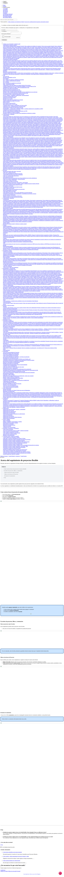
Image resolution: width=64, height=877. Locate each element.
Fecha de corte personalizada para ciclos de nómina (35, 205)
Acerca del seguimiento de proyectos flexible (12, 122)
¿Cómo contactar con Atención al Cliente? (16, 21)
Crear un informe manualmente (37, 317)
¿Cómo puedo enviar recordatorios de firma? (36, 259)
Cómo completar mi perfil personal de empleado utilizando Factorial (27, 60)
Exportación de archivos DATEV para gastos (24, 213)
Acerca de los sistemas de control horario (54, 121)
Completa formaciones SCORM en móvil (11, 379)
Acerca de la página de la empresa (55, 274)
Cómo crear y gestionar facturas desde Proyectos (12, 184)
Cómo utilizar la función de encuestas (10, 335)
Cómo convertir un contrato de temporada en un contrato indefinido (16, 289)
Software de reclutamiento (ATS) (9, 269)
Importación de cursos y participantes (10, 368)
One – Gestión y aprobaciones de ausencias (11, 80)
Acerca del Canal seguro (8, 332)
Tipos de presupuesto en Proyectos (10, 190)
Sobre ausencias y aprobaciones (25, 140)
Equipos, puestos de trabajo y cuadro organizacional (13, 292)
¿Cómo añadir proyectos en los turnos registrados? (13, 174)
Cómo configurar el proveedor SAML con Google (24, 47)
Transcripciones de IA (49, 344)
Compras (5, 238)
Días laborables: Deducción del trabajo (24, 167)
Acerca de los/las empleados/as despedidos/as (12, 286)
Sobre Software (6, 239)
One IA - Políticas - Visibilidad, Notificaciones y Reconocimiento (16, 95)
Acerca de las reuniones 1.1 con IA (10, 344)
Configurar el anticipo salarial (21, 223)
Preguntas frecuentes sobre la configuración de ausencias (51, 152)
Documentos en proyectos (8, 185)
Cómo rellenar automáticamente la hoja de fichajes (31, 122)
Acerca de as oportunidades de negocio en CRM (24, 243)
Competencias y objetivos (8, 327)
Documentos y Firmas (7, 250)
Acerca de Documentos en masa (20, 252)
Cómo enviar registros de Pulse (51, 347)
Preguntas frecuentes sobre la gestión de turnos (31, 162)
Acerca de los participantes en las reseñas (40, 322)
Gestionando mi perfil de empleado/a (10, 59)
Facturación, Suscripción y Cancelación (11, 428)
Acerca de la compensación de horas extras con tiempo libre (31, 131)
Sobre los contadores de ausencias (47, 141)
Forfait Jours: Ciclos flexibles (21, 155)
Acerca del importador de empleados (12, 58)
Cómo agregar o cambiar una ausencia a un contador (26, 144)
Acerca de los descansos (37, 118)
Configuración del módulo (27, 241)
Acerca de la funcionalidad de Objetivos (11, 328)
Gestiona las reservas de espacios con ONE (11, 89)
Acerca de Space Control (8, 303)
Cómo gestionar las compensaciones (18, 201)
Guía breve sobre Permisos (8, 307)
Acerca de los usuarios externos (20, 307)
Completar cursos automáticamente (10, 365)
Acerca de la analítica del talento (52, 323)
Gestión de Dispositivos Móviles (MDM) (28, 400)
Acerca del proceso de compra (12, 240)
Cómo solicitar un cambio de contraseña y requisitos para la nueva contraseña (18, 64)
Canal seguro (5, 331)
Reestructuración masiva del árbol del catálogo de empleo (40, 296)
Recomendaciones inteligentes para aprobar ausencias (36, 143)
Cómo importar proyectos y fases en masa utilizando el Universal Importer (17, 192)
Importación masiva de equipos (47, 295)
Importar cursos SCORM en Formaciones (11, 376)
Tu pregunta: (4, 31)
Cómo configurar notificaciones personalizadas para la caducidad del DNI (27, 314)
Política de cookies (4, 871)
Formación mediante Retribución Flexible (27, 218)
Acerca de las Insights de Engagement (49, 336)
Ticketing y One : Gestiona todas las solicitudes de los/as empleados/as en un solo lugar (20, 92)
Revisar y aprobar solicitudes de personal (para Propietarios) (19, 248)
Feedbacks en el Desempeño (54, 325)
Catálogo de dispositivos (44, 404)
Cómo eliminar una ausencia (54, 144)
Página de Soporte (4, 456)
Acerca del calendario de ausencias (32, 137)
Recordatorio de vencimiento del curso (10, 357)
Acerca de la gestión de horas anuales (36, 287)
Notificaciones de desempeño (9, 418)
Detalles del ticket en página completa (10, 422)
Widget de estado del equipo (29, 126)
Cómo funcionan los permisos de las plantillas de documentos (15, 262)
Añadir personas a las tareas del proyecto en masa (12, 197)
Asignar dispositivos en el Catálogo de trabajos (32, 403)
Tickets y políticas (6, 419)
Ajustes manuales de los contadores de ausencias (25, 154)
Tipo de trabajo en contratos (34, 290)
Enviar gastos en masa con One (9, 103)
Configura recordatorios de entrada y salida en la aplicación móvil (43, 127)
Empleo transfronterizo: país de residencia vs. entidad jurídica (36, 55)
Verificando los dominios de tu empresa (19, 57)
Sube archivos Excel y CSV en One (10, 104)
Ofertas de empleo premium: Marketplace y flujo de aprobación (27, 281)
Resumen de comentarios (9, 475)
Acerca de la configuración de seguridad (35, 51)
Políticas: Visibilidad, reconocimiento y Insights (12, 421)
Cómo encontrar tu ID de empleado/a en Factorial (52, 62)
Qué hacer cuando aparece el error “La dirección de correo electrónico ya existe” (19, 73)
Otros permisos (41, 309)
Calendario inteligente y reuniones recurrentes (41, 345)
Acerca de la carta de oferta (41, 273)
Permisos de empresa (33, 309)
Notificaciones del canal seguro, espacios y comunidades (14, 409)
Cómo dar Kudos (6, 350)
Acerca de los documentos (8, 252)
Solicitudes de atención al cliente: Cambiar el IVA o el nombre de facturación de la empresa (21, 445)
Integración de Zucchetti (30, 209)
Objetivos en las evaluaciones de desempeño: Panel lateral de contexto (35, 325)
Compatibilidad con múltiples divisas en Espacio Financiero (42, 227)
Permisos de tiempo (17, 309)
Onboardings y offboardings (48, 400)
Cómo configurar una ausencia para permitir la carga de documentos (40, 155)
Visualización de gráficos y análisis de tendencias (37, 228)
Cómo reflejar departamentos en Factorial (21, 296)
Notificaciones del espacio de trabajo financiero (12, 417)
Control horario (6, 115)
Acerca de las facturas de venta (9, 243)
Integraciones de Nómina (8, 208)
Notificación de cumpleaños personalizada (34, 313)
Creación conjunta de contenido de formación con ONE (14, 371)
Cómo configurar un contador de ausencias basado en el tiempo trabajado (17, 150)
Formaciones (5, 351)
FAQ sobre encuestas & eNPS (31, 337)
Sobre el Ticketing (6, 420)
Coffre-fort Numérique (7, 266)
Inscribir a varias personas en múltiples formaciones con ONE (15, 111)
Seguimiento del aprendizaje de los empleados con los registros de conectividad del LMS (20, 370)
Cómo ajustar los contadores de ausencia (11, 140)
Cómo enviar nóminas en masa (46, 254)
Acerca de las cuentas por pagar (25, 240)
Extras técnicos (11, 237)
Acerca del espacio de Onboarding (48, 275)
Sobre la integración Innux (8, 392)
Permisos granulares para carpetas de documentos (47, 307)
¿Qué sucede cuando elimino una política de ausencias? (32, 151)
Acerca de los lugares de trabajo (32, 50)
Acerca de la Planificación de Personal (10, 247)
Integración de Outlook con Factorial (13, 393)
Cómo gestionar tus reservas (41, 303)
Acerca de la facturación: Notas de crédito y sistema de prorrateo (15, 430)
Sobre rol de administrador (31, 307)
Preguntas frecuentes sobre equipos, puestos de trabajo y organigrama (41, 294)
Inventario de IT (6, 402)
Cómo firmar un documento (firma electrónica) (26, 258)
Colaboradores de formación (8, 381)
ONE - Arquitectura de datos (8, 84)
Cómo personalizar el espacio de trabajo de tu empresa (27, 49)
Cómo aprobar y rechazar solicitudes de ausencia (28, 138)
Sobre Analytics (27, 317)
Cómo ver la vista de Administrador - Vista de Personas (14, 179)
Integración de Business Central (13, 395)
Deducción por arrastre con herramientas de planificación (43, 167)
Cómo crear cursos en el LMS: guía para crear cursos (13, 366)
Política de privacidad (12, 871)
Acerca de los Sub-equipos (8, 298)
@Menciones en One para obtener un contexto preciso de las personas (17, 85)
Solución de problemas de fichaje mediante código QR (13, 133)
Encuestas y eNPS (6, 334)
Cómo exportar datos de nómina (23, 200)
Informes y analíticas (7, 315)
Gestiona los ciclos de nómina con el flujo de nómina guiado (31, 207)
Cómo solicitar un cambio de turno (31, 163)
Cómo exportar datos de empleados (10, 49)
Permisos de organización (8, 309)
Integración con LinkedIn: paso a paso (14, 397)
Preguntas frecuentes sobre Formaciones (11, 353)
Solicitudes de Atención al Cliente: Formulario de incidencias (15, 442)
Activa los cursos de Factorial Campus (10, 385)
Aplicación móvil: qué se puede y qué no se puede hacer (23, 56)
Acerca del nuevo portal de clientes (10, 433)
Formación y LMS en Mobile (9, 374)
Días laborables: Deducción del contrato (51, 166)
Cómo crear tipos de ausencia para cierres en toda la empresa (39, 142)
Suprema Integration (7, 389)
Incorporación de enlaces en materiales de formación (13, 361)
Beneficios (5, 214)
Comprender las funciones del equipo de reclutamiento (29, 295)
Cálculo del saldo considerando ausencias (20, 130)
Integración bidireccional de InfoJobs (46, 397)
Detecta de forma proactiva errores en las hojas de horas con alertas (30, 128)
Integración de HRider (39, 393)
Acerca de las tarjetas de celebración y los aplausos (24, 341)
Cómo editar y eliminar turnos (14, 161)
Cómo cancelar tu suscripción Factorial (10, 431)
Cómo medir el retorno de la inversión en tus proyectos (14, 189)
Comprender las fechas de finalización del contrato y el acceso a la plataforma (35, 288)
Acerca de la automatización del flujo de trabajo (12, 312)
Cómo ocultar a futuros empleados (20, 294)
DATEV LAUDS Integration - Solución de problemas (47, 212)
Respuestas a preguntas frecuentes (9, 71)
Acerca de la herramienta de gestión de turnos (46, 160)
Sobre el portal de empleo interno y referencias (36, 276)
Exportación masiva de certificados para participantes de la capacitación (17, 369)
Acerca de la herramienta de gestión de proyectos (12, 173)
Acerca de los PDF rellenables (35, 264)
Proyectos (5, 170)
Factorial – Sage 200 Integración (21, 210)
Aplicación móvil (6, 67)
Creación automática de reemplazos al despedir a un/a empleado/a (16, 290)
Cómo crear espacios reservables (29, 303)
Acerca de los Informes (15, 316)
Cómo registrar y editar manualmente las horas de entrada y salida (16, 856)
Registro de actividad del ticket (9, 425)
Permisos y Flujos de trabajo (8, 305)
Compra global (20, 401)
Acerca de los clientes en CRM (41, 243)
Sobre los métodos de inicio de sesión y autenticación (29, 48)
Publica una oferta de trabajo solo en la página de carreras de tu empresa (36, 284)
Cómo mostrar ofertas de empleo (14, 277)
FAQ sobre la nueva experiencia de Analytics (51, 316)
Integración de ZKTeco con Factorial (27, 395)
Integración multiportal (18, 280)
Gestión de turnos (6, 159)
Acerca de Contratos (25, 286)
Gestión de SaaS (39, 400)
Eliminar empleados (59, 289)
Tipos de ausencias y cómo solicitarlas (35, 145)
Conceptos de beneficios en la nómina (35, 217)
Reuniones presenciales (29, 344)
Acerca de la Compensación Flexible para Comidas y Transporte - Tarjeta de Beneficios (20, 216)
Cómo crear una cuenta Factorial (47, 46)
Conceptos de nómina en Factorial (9, 200)
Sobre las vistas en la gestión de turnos (29, 160)
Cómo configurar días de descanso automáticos (12, 160)
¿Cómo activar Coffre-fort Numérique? (10, 267)
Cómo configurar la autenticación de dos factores (24, 52)
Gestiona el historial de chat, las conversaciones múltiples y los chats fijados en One (19, 86)
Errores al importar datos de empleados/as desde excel (49, 50)
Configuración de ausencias (8, 147)
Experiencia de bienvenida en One (10, 96)
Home (4, 5)
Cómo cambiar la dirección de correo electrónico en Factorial (46, 64)
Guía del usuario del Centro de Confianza (11, 454)
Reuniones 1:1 (6, 343)
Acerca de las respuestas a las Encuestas (18, 336)
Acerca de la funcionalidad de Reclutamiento (28, 270)
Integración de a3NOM (20, 209)
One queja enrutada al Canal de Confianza (11, 112)
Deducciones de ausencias (8, 165)
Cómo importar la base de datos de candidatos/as (16, 276)
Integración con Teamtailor (12, 394)
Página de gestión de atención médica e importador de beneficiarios (20, 220)
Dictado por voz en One (7, 98)
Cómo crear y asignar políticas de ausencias (36, 148)
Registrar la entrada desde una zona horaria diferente (35, 133)
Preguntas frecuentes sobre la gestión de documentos (29, 254)
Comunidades (5, 340)
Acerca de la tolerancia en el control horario (27, 116)
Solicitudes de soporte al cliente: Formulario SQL (12, 444)
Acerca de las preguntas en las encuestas (34, 336)
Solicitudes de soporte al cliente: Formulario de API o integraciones (16, 441)
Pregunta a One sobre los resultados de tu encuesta (13, 99)
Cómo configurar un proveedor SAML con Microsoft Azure (46, 47)
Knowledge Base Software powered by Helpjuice (32, 874)
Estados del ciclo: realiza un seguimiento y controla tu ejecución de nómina (27, 202)
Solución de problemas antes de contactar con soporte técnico (15, 449)
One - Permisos (6, 81)
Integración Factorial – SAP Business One (30, 397)
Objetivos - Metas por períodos (20, 330)
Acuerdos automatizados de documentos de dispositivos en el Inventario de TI (23, 404)
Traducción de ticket (7, 426)
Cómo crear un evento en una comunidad (11, 342)
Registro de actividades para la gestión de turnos (52, 164)
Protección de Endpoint (12, 401)
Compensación (6, 199)
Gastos (4, 233)
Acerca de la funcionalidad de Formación (11, 352)
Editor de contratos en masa (55, 288)
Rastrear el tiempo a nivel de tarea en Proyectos (12, 195)
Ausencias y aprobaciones (8, 136)
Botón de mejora (6, 102)
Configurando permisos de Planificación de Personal (41, 248)
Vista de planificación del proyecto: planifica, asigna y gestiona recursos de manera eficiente (21, 183)
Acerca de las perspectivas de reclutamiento (11, 278)
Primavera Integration (10, 210)
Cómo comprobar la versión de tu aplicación (16, 69)
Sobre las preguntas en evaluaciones (56, 322)
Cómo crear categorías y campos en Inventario (15, 407)
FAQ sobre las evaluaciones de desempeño (37, 323)
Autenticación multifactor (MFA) (40, 52)
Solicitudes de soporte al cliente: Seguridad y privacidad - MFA (15, 446)
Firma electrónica (6, 257)
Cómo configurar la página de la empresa (47, 49)
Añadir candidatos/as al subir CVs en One (11, 100)
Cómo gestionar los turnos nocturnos (47, 162)
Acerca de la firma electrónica (9, 259)
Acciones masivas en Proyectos (9, 194)
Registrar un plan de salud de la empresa (11, 218)
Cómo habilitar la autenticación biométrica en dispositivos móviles (29, 62)
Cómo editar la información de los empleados (15, 55)
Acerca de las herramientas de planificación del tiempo (45, 161)
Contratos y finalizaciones (8, 285)
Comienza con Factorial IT (8, 400)
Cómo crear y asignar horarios (28, 121)
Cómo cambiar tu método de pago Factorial (11, 432)
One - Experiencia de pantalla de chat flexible (12, 83)
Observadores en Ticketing (8, 423)
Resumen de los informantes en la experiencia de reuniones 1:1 (19, 345)
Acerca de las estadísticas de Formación (11, 354)
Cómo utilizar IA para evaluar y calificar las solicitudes (31, 277)
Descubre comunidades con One (9, 77)
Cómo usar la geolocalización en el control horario (42, 117)
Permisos (5, 306)
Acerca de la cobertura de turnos (18, 163)
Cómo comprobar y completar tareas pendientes (12, 300)
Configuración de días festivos (43, 144)
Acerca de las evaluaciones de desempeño (11, 323)
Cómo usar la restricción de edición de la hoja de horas (16, 125)
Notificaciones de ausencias (8, 416)
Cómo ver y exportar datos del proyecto (11, 175)
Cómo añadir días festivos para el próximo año (17, 142)
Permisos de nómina (48, 309)
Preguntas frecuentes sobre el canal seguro (21, 332)
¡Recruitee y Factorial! (50, 394)
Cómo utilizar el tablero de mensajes (10, 273)
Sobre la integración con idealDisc (32, 392)
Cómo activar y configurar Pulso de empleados (12, 347)
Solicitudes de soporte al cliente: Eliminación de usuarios (14, 447)
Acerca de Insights (6, 316)
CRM (4, 242)
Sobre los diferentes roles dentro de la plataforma (52, 293)
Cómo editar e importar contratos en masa (20, 287)
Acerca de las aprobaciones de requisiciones (11, 275)
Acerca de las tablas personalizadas (19, 50)
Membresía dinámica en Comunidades (27, 342)
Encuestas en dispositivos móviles (44, 337)
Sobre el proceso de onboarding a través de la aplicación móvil (40, 68)
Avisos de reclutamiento (7, 414)
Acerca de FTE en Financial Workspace (45, 230)
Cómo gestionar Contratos (34, 286)
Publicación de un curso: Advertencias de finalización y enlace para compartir (18, 375)
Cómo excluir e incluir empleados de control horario (13, 119)
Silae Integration (38, 209)
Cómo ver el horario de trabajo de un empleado (27, 65)
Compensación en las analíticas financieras (19, 228)
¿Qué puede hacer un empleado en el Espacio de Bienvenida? (30, 54)
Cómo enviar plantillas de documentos (34, 262)
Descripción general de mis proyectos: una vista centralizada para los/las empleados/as (20, 178)
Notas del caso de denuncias (35, 332)
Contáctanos (2, 870)
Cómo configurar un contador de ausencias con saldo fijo (43, 150)
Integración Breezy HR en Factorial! (25, 394)
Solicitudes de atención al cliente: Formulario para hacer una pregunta (16, 439)
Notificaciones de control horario (9, 411)
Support (4, 6)
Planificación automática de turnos (20, 164)
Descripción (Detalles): (6, 33)
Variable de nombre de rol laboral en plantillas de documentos (20, 265)
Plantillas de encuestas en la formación (10, 363)
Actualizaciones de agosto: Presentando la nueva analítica (31, 316)
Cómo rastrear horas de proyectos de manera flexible (15, 468)
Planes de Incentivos (15, 207)
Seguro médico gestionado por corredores (24, 221)
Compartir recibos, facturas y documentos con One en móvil (15, 105)
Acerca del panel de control (8, 60)
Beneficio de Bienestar (57, 217)
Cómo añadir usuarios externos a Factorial (36, 271)
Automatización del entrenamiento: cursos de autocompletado (15, 364)
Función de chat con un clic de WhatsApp (40, 274)
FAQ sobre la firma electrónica (21, 259)
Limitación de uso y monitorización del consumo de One (14, 106)
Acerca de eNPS (6, 336)
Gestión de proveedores (17, 241)
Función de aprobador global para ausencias (17, 143)
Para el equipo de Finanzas (38, 236)
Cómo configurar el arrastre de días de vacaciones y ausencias (15, 153)
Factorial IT (5, 399)
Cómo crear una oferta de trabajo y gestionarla (52, 277)
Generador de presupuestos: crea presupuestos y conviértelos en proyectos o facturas (19, 193)
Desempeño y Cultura (7, 319)
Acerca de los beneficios (48, 217)
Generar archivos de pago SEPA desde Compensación (20, 204)
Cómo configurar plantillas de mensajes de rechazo (46, 279)
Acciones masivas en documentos (21, 255)
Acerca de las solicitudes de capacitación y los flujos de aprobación (16, 356)
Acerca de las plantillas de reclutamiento (45, 270)
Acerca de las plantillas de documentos (21, 264)
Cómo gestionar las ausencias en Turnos (46, 163)
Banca (11, 241)
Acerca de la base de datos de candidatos (11, 270)
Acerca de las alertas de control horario (25, 123)
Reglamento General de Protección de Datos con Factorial (19, 274)
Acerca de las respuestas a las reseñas (24, 322)
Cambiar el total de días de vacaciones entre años (45, 154)
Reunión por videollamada (39, 344)
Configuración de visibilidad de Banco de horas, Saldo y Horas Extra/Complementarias (37, 134)
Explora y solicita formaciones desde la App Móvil (13, 378)
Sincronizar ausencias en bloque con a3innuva (54, 211)
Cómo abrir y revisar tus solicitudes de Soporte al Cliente (14, 438)
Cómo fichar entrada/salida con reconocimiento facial (22, 117)
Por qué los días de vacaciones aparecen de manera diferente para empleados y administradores (33, 146)
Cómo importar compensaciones (36, 200)
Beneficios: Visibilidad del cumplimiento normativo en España (46, 220)
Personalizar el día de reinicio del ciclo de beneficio (46, 218)
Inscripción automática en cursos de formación (12, 383)
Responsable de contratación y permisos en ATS (18, 271)
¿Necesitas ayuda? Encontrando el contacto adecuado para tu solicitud (17, 452)
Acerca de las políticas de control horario (11, 116)
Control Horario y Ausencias (8, 114)
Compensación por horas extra (39, 123)
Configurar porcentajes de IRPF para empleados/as (45, 56)
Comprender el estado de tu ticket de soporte (11, 448)
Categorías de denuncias (46, 332)
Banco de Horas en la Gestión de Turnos (35, 164)
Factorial (18, 871)
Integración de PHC (46, 209)
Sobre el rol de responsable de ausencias (52, 140)
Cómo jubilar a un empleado (28, 66)
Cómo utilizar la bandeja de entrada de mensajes (54, 271)
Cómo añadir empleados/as (48, 51)
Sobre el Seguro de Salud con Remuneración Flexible (17, 217)
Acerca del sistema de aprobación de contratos (49, 286)
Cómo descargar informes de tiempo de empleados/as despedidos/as (48, 132)
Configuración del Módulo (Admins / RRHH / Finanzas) (24, 235)
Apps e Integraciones (7, 388)
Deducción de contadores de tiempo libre (11, 166)
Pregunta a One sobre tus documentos (10, 88)
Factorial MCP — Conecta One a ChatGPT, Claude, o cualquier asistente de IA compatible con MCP (23, 108)
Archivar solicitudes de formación (9, 382)
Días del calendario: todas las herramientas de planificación (31, 166)
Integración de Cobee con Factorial (47, 392)
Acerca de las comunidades (39, 341)
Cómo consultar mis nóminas (53, 252)
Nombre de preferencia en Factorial (44, 65)
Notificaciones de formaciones (9, 412)
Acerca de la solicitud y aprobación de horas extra (33, 119)
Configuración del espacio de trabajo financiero (28, 230)
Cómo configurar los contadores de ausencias (54, 148)
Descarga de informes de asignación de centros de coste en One (15, 93)
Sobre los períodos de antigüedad (12, 152)
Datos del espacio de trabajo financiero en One (12, 90)
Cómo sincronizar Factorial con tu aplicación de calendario (48, 61)
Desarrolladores (27, 401)
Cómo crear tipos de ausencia (38, 140)
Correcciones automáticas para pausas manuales (38, 130)
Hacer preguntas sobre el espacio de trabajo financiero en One (33, 231)
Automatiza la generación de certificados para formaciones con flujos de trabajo (18, 360)
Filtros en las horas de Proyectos (11, 474)
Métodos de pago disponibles (8, 435)
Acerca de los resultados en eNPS (42, 335)
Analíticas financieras (7, 226)
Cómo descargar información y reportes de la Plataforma (19, 74)
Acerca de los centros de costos (24, 227)
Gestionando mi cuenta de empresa (10, 45)
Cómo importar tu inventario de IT (16, 403)
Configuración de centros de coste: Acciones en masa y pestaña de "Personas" (36, 229)
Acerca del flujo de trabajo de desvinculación (17, 313)
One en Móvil (5, 78)
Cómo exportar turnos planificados (27, 161)
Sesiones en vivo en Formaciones (9, 384)
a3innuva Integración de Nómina (9, 209)
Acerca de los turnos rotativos (16, 162)
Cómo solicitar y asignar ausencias (46, 137)
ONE (4, 75)
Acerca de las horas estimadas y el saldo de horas (53, 119)
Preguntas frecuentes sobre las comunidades (54, 341)
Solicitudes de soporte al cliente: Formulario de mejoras (14, 440)
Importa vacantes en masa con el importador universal (22, 283)
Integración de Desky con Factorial (39, 394)
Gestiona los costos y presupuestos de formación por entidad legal (16, 380)
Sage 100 (34, 212)
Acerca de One (6, 76)
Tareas (4, 299)
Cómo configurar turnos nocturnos (25, 124)
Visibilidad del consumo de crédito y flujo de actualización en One (16, 87)
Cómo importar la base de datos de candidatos (27, 273)
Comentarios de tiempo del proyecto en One (11, 109)
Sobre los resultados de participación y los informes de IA (33, 347)
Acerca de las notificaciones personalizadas (30, 312)
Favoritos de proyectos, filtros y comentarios (13, 470)
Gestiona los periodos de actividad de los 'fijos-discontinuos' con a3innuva (17, 212)
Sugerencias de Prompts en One (9, 97)
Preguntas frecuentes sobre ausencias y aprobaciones (30, 141)
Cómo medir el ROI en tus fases (9, 191)
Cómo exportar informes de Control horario (11, 860)
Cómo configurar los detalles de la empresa (32, 46)
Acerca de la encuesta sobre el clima (18, 337)
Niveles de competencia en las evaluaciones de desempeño (34, 324)
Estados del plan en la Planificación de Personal (29, 249)
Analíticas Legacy (6, 318)
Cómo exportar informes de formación (10, 355)
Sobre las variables (44, 264)
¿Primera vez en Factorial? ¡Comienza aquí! (11, 43)
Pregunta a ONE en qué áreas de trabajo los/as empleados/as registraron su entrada (19, 113)
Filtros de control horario (30, 132)
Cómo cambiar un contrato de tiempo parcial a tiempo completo (42, 289)
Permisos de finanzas (56, 309)
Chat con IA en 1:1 (21, 344)
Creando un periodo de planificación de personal (28, 247)
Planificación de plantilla (8, 246)
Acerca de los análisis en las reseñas (10, 322)
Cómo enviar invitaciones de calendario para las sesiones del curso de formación (19, 372)
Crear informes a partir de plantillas (17, 317)
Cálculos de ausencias (32, 153)
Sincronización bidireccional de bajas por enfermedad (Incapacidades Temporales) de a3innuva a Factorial (24, 211)
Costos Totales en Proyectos (8, 188)
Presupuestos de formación (8, 373)
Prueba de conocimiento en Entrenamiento (11, 362)
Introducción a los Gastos (8, 235)
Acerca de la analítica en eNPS (55, 335)
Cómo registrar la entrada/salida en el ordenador (12, 121)
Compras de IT (17, 400)
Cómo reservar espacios (17, 303)
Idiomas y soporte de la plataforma (42, 73)
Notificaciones (6, 408)
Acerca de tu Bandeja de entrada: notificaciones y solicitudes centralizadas (22, 61)
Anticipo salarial (6, 222)
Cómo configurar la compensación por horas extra (42, 124)
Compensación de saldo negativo (49, 131)
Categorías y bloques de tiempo (13, 131)
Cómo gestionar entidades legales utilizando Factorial (13, 46)
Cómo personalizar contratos (14, 288)
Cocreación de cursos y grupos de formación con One (13, 94)
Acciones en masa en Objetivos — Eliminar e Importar (41, 328)
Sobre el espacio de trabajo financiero (10, 227)
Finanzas (4, 224)
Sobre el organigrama (39, 293)
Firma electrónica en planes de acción (52, 259)
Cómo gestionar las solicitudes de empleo (32, 280)
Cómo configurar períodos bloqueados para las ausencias (49, 138)
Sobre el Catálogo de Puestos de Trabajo (11, 293)
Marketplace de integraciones (8, 391)
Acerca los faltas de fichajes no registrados (49, 122)
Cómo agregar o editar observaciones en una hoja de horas (18, 127)
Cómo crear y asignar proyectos (9, 172)
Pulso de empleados (7, 346)
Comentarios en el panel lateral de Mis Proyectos (12, 186)
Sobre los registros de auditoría (56, 48)
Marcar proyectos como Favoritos (11, 472)
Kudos (4, 349)
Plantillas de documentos (8, 261)
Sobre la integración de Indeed (20, 392)
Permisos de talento (25, 309)
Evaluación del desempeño (8, 321)
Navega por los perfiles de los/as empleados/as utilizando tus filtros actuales (24, 297)
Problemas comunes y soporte (50, 236)
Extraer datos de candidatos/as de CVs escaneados (43, 283)
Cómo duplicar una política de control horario (40, 135)
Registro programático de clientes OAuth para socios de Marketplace (16, 390)
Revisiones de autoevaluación (9, 326)
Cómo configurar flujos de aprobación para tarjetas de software (21, 239)
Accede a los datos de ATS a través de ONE (49, 281)
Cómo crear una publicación (8, 341)
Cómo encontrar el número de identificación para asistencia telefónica (16, 451)
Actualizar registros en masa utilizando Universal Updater (50, 297)
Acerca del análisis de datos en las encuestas (26, 335)
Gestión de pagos (6, 241)
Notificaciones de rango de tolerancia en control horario (14, 413)
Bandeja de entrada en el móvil (32, 69)
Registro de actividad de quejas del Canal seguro (14, 333)
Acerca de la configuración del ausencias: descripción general (36, 21)
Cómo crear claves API (45, 48)
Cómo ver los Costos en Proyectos (10, 180)
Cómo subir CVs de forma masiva (27, 278)
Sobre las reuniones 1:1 (24, 323)
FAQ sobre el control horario (40, 121)
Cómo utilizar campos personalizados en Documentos (37, 252)
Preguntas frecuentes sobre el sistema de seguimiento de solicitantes (22, 279)
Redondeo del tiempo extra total (52, 133)
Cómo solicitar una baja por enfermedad (20, 145)
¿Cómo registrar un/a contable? (20, 203)
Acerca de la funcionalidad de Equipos (26, 293)
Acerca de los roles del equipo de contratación (49, 280)
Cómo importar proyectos (8, 176)
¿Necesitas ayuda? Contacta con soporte (11, 436)
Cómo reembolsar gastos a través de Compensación (35, 201)
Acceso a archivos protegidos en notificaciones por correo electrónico (42, 255)
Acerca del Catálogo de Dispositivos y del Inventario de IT (26, 406)
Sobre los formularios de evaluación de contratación (31, 275)
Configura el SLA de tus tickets (9, 427)
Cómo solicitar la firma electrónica (9, 258)
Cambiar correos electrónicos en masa (34, 57)
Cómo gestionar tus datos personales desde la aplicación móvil (15, 68)
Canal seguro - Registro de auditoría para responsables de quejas (36, 333)
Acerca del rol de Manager (8, 294)
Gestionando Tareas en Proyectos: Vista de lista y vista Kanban (15, 182)
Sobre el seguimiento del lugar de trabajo (45, 116)
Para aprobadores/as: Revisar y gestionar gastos (23, 236)
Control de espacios (7, 302)
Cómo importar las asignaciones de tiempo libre (45, 153)
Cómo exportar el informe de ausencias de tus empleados (14, 137)
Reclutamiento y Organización (9, 268)
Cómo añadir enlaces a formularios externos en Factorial (42, 74)
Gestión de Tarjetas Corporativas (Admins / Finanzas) (46, 235)
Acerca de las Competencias (24, 328)
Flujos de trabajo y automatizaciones (10, 311)
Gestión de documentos (7, 251)
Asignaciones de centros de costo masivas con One (13, 107)
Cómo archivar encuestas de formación (10, 387)
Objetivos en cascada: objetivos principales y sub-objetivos (37, 330)
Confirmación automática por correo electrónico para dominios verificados (49, 66)
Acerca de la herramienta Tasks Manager (30, 300)
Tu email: (3, 29)
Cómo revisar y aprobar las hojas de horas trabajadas (52, 118)
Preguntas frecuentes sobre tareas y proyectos (12, 171)
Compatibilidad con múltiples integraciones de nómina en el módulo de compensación (45, 210)
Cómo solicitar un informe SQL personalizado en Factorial (14, 450)
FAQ (5, 477)
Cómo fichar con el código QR (26, 118)
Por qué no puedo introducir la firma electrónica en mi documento (48, 258)
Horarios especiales (14, 124)
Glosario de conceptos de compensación (40, 204)
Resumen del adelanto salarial (9, 223)
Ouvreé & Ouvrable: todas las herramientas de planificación (24, 169)
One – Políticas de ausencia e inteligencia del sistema (13, 79)
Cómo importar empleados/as (12, 54)
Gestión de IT (5, 398)
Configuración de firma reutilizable (19, 260)
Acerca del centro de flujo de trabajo (46, 312)
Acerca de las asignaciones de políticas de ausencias (30, 152)
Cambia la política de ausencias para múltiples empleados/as (36, 156)
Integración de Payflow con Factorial (27, 393)
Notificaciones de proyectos (8, 410)
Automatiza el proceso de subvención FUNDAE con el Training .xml (16, 359)
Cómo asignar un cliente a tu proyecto (10, 181)
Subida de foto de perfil (55, 65)
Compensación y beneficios (8, 198)
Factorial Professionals (30, 203)
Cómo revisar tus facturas (8, 429)
